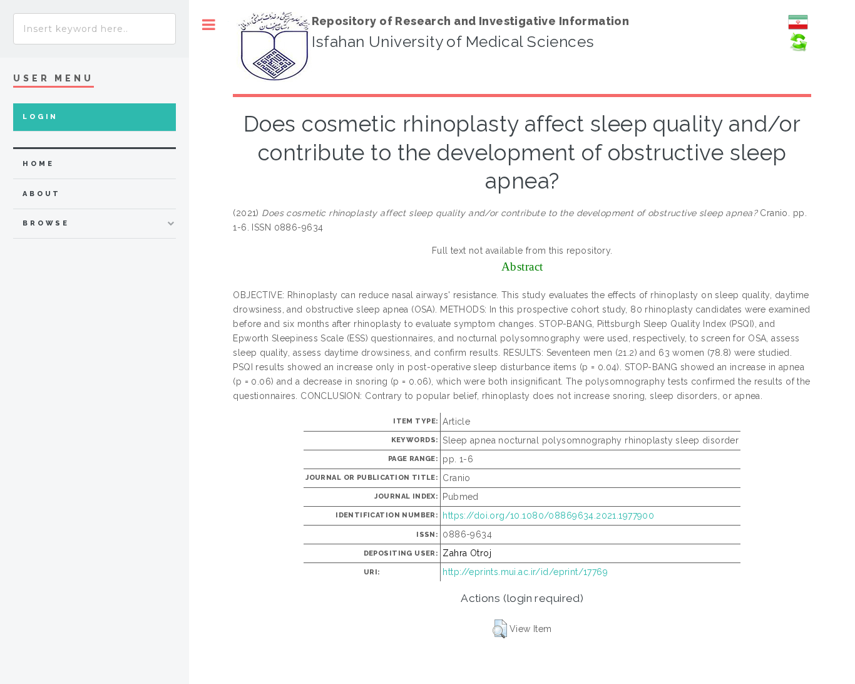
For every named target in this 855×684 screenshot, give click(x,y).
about (42, 194)
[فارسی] (798, 29)
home (38, 164)
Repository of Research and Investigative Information (471, 21)
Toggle (208, 24)
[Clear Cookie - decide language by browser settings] (798, 49)
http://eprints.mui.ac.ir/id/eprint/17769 (525, 572)
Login (40, 117)
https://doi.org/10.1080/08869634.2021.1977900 (548, 515)
